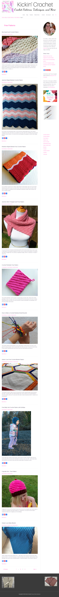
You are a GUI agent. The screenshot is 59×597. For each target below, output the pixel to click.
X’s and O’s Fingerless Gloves (48, 62)
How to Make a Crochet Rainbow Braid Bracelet (14, 313)
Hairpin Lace (9, 525)
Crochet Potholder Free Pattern (10, 265)
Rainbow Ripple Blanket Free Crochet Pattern (14, 146)
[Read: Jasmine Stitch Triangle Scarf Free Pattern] (20, 226)
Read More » (4, 74)
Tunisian (44, 148)
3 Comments (4, 267)
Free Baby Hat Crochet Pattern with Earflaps (13, 407)
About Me (45, 48)
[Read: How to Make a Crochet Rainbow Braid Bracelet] (20, 330)
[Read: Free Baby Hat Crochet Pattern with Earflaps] (16, 433)
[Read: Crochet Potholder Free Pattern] (20, 282)
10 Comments (4, 361)
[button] (55, 14)
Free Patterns (4, 34)
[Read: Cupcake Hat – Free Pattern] (20, 491)
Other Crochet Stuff (47, 145)
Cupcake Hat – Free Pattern (9, 471)
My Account (48, 14)
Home (24, 14)
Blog (27, 14)
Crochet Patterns (46, 134)
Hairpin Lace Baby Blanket (9, 523)
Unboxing (45, 154)
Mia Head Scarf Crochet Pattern (10, 32)
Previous (5, 569)
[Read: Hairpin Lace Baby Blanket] (20, 540)
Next (35, 569)
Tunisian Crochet (46, 150)
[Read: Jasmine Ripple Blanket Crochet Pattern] (20, 106)
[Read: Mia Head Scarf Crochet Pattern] (20, 49)
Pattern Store (36, 14)
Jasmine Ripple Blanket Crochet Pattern (12, 80)
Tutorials (31, 14)
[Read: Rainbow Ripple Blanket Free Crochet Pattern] (20, 167)
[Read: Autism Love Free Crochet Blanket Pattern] (20, 376)
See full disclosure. (51, 87)
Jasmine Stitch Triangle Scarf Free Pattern (13, 202)
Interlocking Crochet (47, 143)
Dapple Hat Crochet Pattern (48, 57)
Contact (43, 14)
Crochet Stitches (46, 136)
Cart (53, 14)
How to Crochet (46, 141)
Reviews (44, 147)
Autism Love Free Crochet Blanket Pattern (13, 359)
